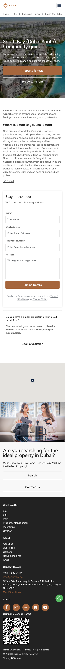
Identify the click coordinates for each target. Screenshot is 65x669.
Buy (15, 14)
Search (32, 475)
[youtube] (45, 607)
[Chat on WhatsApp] (59, 598)
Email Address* (13, 227)
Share (10, 181)
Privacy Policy (39, 299)
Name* (8, 213)
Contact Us (32, 487)
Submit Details (32, 285)
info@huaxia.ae (13, 577)
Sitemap (45, 649)
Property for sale (32, 70)
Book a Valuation (32, 344)
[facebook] (6, 607)
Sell (5, 514)
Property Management (15, 522)
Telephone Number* (15, 240)
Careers (7, 551)
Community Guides (31, 14)
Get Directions (12, 592)
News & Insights (12, 555)
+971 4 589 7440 (12, 572)
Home (6, 14)
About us (8, 543)
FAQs (6, 559)
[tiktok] (35, 607)
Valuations (9, 527)
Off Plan (7, 531)
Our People (9, 547)
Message (9, 254)
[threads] (26, 607)
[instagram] (16, 607)
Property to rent (32, 81)
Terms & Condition (12, 649)
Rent (5, 519)
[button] (59, 5)
